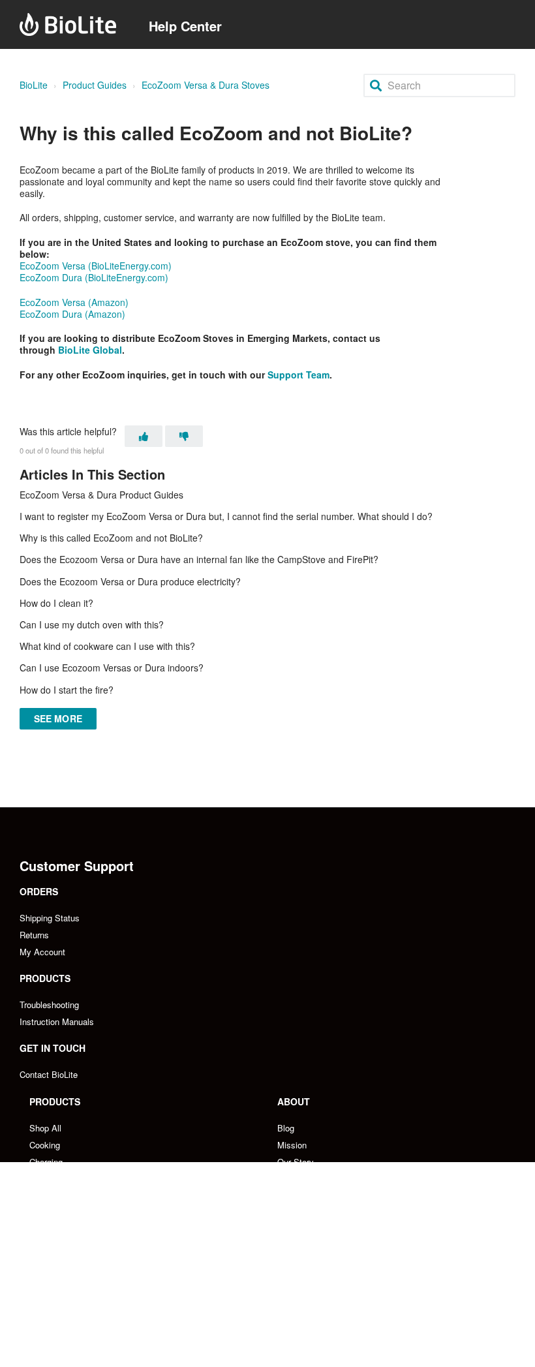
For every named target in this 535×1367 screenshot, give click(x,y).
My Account (42, 951)
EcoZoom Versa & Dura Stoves (205, 84)
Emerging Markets (64, 1299)
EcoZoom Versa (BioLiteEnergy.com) (96, 265)
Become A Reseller (65, 1282)
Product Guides (95, 84)
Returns (34, 935)
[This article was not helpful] (184, 436)
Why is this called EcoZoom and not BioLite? (111, 537)
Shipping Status (50, 918)
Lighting (44, 1179)
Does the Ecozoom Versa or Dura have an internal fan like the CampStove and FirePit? (199, 559)
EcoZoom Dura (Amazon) (72, 313)
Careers (292, 1179)
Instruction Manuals (57, 1021)
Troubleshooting (49, 1004)
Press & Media (305, 1196)
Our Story (295, 1162)
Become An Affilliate (315, 1282)
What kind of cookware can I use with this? (107, 646)
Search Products (61, 1212)
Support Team (298, 374)
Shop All (45, 1128)
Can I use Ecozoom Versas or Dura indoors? (112, 667)
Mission (292, 1145)
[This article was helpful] (143, 436)
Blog (285, 1128)
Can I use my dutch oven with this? (92, 624)
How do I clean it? (56, 602)
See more (58, 718)
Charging (46, 1162)
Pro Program (301, 1299)
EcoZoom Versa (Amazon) (74, 302)
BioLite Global (90, 349)
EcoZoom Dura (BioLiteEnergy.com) (94, 277)
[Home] (68, 24)
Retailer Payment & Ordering (83, 1333)
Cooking (44, 1145)
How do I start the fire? (67, 689)
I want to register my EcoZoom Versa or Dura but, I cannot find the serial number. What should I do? (226, 516)
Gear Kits (47, 1196)
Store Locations (59, 1316)
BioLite (34, 84)
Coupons (294, 1229)
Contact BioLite (49, 1074)
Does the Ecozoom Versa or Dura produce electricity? (130, 581)
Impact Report (304, 1212)
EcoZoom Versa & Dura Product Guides (101, 494)
